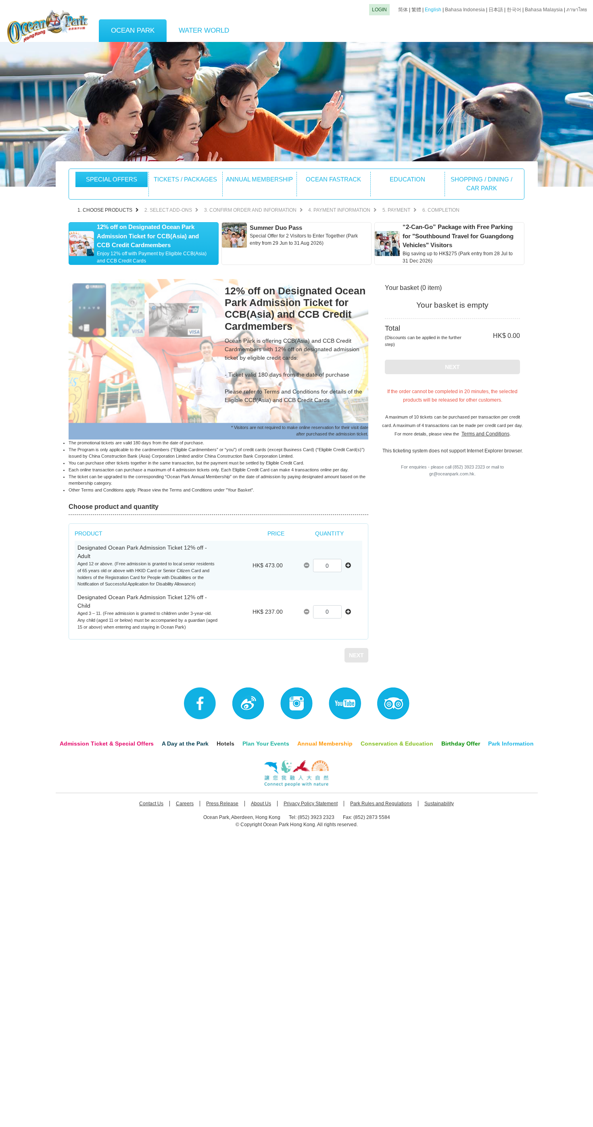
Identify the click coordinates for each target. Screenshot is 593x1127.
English (433, 9)
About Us (261, 803)
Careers (185, 803)
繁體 (416, 9)
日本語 (496, 9)
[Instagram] (296, 703)
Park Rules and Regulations (381, 803)
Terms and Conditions (485, 434)
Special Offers (111, 179)
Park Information (511, 743)
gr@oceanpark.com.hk (451, 473)
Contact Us (151, 803)
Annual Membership (325, 743)
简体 (403, 9)
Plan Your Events (265, 743)
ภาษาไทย (576, 9)
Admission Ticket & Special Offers (107, 743)
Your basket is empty (452, 305)
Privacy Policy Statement (311, 803)
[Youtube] (345, 703)
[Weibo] (248, 703)
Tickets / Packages (185, 179)
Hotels (225, 743)
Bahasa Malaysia (544, 9)
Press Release (222, 803)
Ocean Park (133, 30)
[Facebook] (200, 703)
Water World (204, 30)
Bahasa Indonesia (465, 9)
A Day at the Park (185, 743)
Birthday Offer (460, 743)
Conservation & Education (397, 743)
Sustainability (439, 803)
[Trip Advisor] (393, 703)
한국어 (514, 9)
